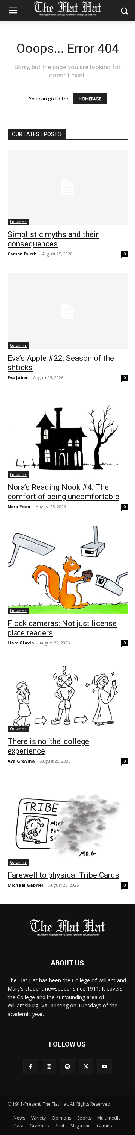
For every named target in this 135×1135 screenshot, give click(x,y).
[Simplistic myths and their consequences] (68, 187)
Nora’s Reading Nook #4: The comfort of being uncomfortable (63, 492)
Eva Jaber (18, 377)
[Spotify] (67, 1066)
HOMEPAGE (90, 98)
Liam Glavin (21, 643)
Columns (18, 221)
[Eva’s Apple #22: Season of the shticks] (68, 310)
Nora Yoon (19, 506)
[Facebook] (30, 1066)
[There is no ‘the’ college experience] (68, 697)
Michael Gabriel (25, 885)
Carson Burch (22, 254)
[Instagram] (49, 1066)
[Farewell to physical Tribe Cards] (68, 823)
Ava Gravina (21, 761)
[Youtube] (104, 1066)
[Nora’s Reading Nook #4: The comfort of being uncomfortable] (68, 437)
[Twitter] (86, 1066)
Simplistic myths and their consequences (53, 239)
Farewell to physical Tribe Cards (63, 875)
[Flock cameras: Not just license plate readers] (68, 570)
